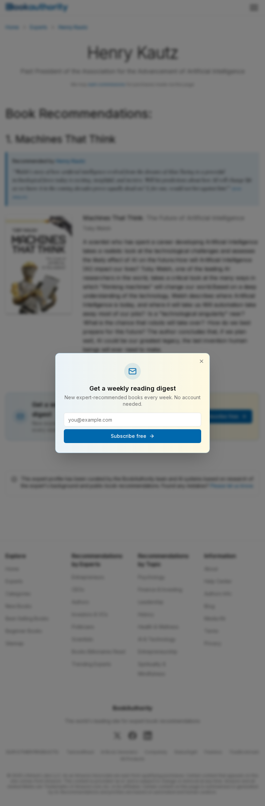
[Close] (201, 361)
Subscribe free (128, 436)
